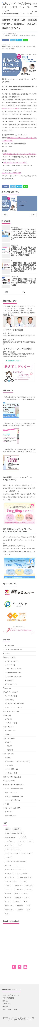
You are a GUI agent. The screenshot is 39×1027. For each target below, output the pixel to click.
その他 (5, 653)
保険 (8, 746)
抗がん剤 (17, 901)
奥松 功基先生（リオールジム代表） (15, 162)
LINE (26, 40)
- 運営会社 (5, 1001)
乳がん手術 (29, 885)
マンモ (23, 881)
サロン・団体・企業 (9, 808)
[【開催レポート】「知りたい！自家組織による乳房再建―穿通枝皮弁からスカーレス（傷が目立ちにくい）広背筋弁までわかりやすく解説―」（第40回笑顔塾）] (11, 436)
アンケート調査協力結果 (11, 649)
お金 (6, 742)
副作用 (25, 893)
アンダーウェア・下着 (12, 707)
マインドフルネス (11, 881)
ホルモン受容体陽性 (24, 877)
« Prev (5, 215)
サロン (7, 812)
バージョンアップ (11, 865)
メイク (7, 885)
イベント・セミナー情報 (27, 46)
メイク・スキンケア (11, 669)
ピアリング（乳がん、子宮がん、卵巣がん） (19, 308)
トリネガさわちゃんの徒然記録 (15, 861)
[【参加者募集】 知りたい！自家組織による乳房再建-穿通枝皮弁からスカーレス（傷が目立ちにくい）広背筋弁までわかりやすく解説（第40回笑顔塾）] (11, 462)
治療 (6, 734)
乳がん (5, 688)
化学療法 (8, 897)
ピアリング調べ (10, 769)
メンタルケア (9, 684)
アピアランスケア (11, 661)
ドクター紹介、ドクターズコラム (16, 761)
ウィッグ (8, 699)
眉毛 (28, 906)
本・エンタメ (9, 696)
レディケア (17, 885)
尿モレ (7, 901)
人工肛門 (8, 889)
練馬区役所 (8, 910)
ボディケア (5, 49)
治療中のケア (7, 46)
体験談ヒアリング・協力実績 (12, 785)
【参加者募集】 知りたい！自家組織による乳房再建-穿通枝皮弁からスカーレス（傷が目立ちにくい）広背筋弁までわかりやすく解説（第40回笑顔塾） (19, 451)
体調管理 (8, 893)
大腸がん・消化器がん (10, 777)
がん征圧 (23, 837)
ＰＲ (4, 804)
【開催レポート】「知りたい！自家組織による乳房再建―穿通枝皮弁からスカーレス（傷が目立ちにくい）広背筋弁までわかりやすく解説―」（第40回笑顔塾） (19, 424)
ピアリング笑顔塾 (11, 800)
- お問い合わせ (6, 1004)
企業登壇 (28, 889)
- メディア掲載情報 (8, 998)
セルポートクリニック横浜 (10, 108)
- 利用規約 (5, 1006)
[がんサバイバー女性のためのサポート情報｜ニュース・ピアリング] (19, 7)
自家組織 (20, 910)
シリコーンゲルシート (12, 849)
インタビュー (9, 723)
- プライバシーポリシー (9, 1009)
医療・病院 (15, 46)
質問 (28, 910)
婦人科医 (18, 897)
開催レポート (9, 792)
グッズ (19, 845)
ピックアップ (7, 781)
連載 (6, 757)
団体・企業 (8, 815)
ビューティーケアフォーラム (14, 869)
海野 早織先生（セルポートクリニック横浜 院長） (19, 154)
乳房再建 (12, 49)
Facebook (5, 40)
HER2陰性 (17, 829)
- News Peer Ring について (10, 995)
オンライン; (9, 845)
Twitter (13, 40)
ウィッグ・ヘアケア (11, 676)
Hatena (20, 40)
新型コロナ (8, 906)
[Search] (24, 292)
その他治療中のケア (11, 672)
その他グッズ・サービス (13, 703)
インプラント (9, 841)
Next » (33, 215)
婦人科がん (8, 730)
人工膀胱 (18, 889)
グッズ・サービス (9, 692)
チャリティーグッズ (11, 853)
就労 (8, 750)
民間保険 (20, 906)
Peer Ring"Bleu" (10, 837)
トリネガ (8, 857)
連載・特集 (7, 754)
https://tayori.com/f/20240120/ (11, 173)
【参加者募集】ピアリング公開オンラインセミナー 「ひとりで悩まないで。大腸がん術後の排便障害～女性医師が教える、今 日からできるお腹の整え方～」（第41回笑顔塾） (19, 398)
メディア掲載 (7, 645)
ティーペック (27, 853)
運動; (7, 914)
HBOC (7, 829)
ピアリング (8, 873)
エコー (30, 841)
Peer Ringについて (9, 711)
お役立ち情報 (7, 738)
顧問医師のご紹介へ (14, 360)
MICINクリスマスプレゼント (14, 833)
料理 (25, 901)
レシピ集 (8, 765)
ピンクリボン (9, 877)
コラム (5, 715)
